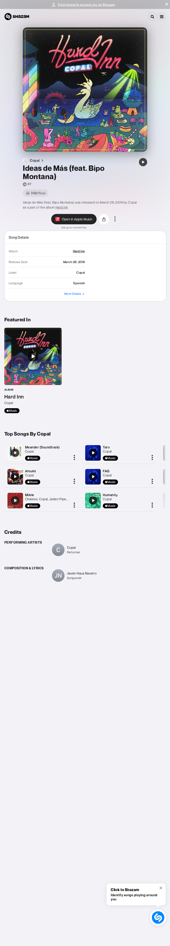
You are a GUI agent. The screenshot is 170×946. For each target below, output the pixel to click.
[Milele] (15, 500)
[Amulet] (15, 476)
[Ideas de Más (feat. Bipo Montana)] (143, 162)
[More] (74, 458)
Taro (106, 447)
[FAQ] (93, 476)
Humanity (110, 495)
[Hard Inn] (33, 370)
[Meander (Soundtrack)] (15, 453)
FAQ (106, 471)
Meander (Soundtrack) (42, 447)
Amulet (30, 471)
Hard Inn (62, 207)
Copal (29, 451)
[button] (166, 4)
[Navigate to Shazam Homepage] (16, 16)
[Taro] (93, 453)
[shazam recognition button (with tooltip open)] (158, 917)
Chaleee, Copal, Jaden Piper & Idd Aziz (54, 499)
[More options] (115, 219)
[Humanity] (93, 500)
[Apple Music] (11, 410)
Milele (29, 495)
